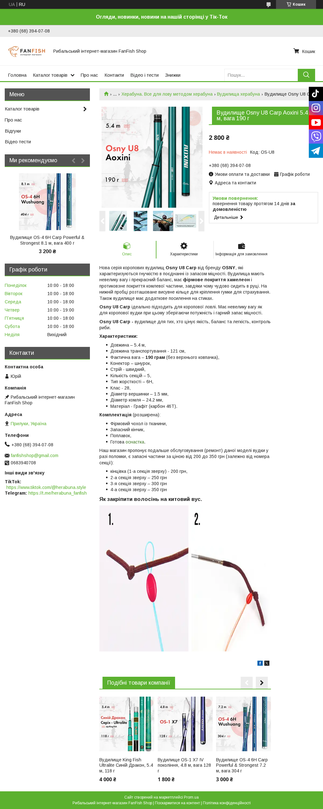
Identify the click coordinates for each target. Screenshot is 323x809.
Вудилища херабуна (238, 94)
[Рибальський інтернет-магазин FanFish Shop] (27, 51)
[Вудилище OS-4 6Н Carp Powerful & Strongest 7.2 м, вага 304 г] (243, 724)
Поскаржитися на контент (177, 803)
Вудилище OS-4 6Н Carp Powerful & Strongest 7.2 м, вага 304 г (242, 765)
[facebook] (260, 664)
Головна (17, 75)
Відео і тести (144, 75)
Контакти (114, 75)
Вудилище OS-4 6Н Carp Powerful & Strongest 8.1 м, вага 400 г (47, 240)
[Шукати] (306, 75)
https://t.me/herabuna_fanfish (57, 493)
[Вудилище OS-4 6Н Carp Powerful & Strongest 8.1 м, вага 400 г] (47, 201)
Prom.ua (191, 797)
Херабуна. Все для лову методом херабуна (167, 94)
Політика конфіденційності (227, 803)
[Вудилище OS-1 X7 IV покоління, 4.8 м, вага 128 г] (185, 724)
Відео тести (18, 141)
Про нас (89, 75)
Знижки (172, 75)
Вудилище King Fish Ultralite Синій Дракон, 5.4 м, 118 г (126, 765)
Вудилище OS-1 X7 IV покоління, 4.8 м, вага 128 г (184, 765)
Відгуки (13, 131)
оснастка (135, 441)
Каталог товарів (50, 75)
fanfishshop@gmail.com (34, 455)
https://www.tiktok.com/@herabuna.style (46, 487)
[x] (266, 664)
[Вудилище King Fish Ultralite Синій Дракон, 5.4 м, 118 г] (126, 724)
